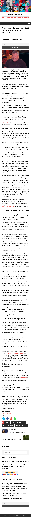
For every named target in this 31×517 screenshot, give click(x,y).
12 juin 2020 (5, 36)
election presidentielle (18, 422)
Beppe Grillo (6, 122)
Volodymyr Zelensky (18, 121)
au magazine (14, 353)
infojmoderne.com (21, 425)
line (11, 36)
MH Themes (25, 515)
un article (24, 377)
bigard (7, 422)
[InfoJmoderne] (15, 11)
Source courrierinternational (9, 413)
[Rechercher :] (15, 452)
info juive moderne (8, 425)
